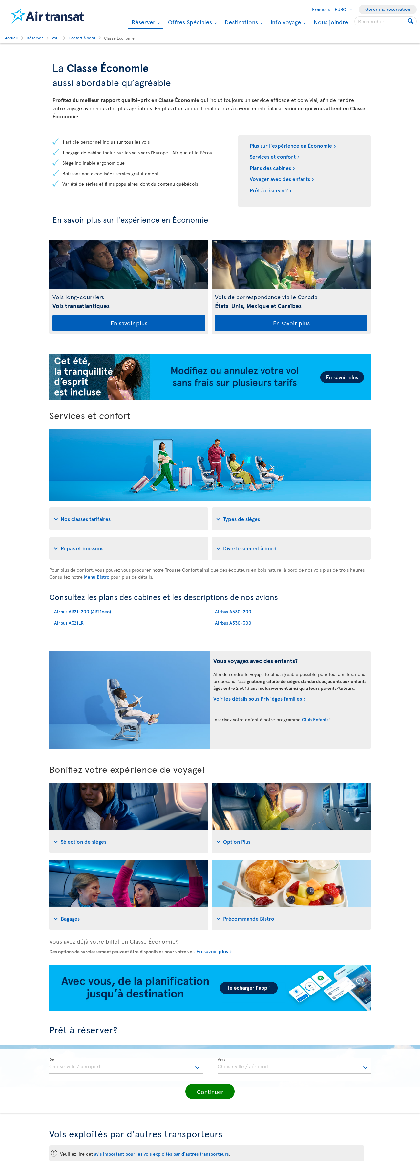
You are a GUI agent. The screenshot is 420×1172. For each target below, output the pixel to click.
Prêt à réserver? (269, 190)
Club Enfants (315, 719)
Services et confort (273, 156)
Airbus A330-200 (233, 611)
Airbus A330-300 (233, 623)
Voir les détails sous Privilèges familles (257, 698)
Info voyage (285, 22)
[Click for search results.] (411, 21)
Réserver (142, 22)
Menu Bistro (96, 577)
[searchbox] (385, 21)
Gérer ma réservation (387, 9)
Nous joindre (331, 22)
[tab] (128, 518)
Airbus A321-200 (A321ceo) (82, 611)
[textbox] (126, 1066)
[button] (210, 1092)
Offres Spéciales (189, 22)
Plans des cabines (270, 167)
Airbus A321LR (69, 623)
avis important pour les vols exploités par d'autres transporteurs (161, 1154)
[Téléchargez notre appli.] (210, 1009)
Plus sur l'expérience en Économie (291, 145)
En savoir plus (129, 323)
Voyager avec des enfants (280, 178)
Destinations (240, 22)
